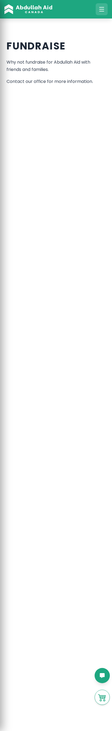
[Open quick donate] (102, 697)
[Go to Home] (28, 9)
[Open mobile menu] (102, 9)
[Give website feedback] (102, 675)
